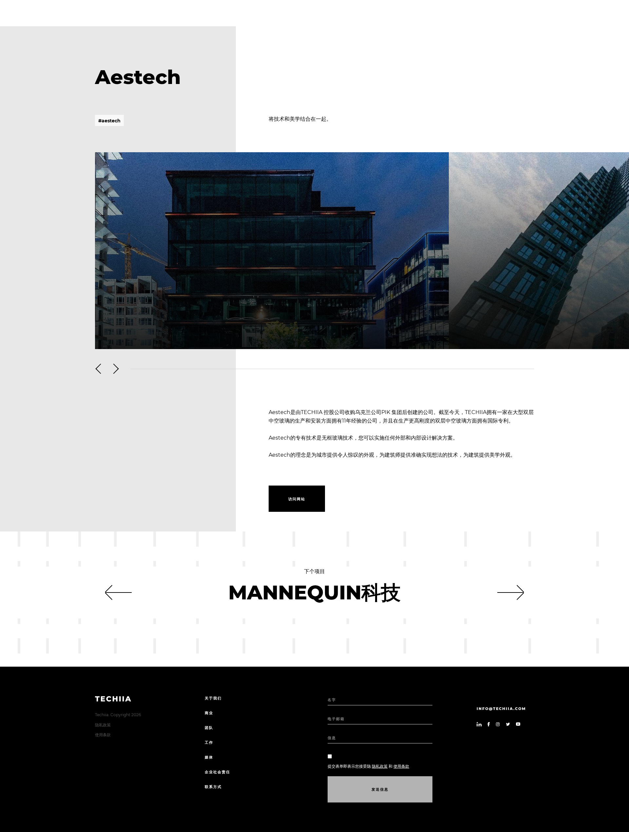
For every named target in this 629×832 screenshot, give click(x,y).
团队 (209, 727)
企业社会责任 (217, 772)
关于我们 (213, 698)
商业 (209, 713)
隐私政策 (103, 724)
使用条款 (103, 734)
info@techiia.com (501, 708)
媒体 (209, 757)
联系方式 (213, 786)
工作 (209, 742)
